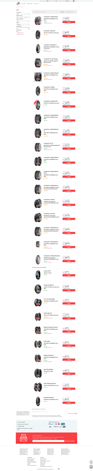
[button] (91, 461)
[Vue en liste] (71, 12)
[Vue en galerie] (73, 12)
